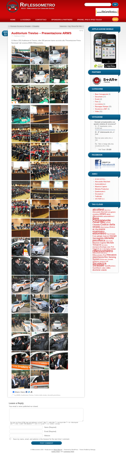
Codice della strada (40, 395)
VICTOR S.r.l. (100, 199)
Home (12, 20)
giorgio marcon (103, 236)
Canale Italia (99, 222)
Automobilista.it (100, 184)
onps (108, 247)
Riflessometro (37, 4)
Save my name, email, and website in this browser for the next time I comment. (41, 439)
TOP (80, 30)
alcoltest (98, 209)
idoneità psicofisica (53, 395)
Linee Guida (109, 241)
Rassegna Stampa (101, 106)
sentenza (96, 261)
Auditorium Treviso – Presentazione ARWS (41, 33)
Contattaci (40, 20)
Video (97, 111)
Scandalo (110, 259)
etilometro (99, 233)
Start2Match (97, 268)
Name (50, 427)
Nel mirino (105, 245)
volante (104, 270)
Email (50, 431)
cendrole (107, 222)
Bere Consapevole (101, 94)
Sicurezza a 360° (101, 109)
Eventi (97, 99)
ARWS (18, 395)
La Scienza (25, 20)
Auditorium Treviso (27, 395)
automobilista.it (108, 216)
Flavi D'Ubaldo (111, 234)
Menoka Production (102, 189)
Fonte (95, 236)
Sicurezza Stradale (99, 264)
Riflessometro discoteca (100, 253)
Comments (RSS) (68, 451)
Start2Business (110, 266)
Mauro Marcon (58, 449)
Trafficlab (98, 196)
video (104, 268)
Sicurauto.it (99, 194)
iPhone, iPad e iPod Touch (89, 20)
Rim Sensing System (104, 258)
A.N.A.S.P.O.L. (100, 179)
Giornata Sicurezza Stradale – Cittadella (23, 26)
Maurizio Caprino (101, 186)
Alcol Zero (108, 210)
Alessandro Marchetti (102, 182)
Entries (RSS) (56, 451)
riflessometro (103, 251)
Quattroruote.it (100, 191)
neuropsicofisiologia (100, 247)
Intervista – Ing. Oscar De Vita (72, 26)
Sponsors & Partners (61, 20)
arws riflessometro (101, 215)
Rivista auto (103, 259)
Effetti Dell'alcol (104, 227)
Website (47, 436)
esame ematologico (99, 230)
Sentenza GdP (104, 261)
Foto (23, 36)
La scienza (99, 104)
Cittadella (96, 225)
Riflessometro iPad (99, 255)
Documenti (99, 97)
